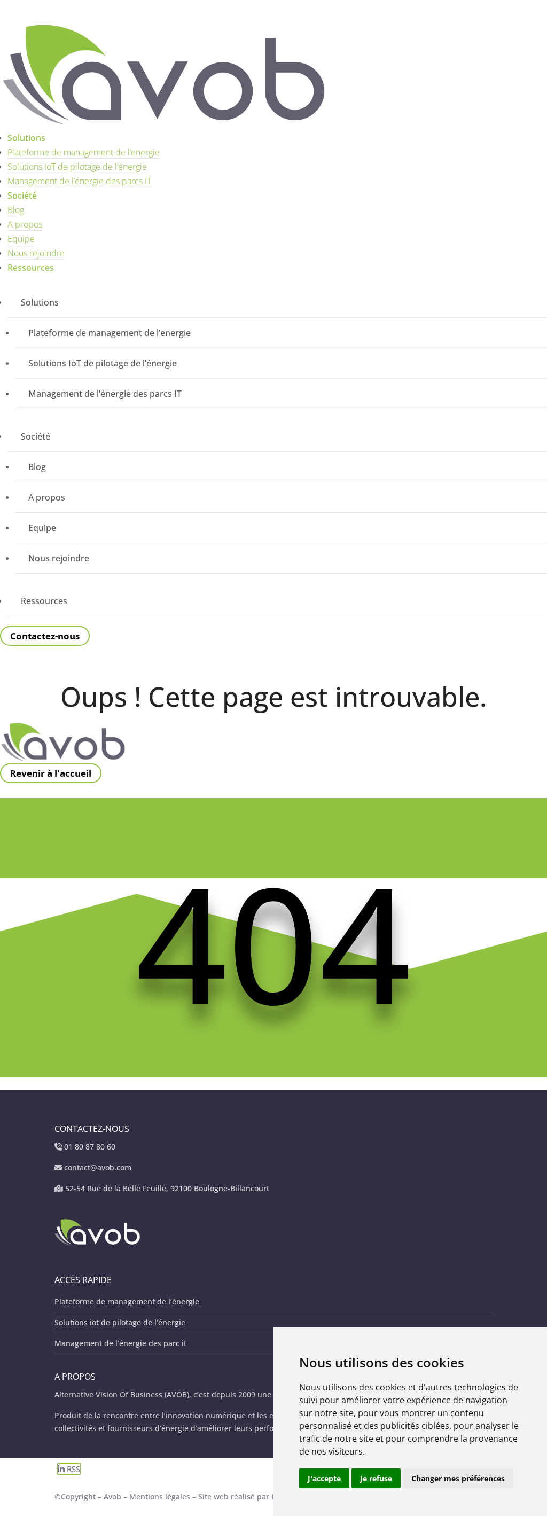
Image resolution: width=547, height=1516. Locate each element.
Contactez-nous (45, 636)
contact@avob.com (97, 1167)
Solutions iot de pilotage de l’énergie (119, 1322)
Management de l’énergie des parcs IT (79, 181)
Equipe (21, 239)
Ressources (30, 267)
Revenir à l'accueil (50, 773)
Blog (15, 210)
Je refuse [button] (376, 1478)
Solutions (26, 138)
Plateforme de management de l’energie (83, 152)
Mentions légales (160, 1496)
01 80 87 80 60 (89, 1147)
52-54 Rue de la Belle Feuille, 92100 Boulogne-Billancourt (167, 1188)
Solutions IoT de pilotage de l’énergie (77, 167)
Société (22, 195)
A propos (24, 224)
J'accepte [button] (324, 1478)
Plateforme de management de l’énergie (126, 1301)
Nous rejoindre (36, 253)
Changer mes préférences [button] (458, 1478)
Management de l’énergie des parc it (120, 1343)
